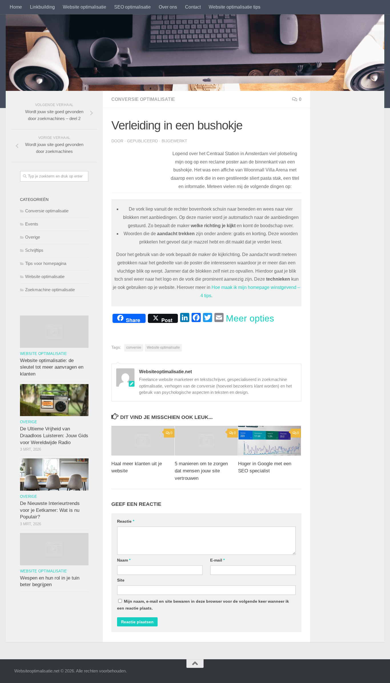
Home (16, 7)
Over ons (168, 7)
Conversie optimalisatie (143, 99)
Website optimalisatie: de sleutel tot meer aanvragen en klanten (51, 367)
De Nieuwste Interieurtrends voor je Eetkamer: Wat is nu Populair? (50, 510)
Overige (32, 237)
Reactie (125, 521)
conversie (133, 348)
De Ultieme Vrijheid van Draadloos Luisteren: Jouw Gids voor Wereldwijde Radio (54, 435)
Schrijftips (34, 250)
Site (120, 580)
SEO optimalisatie (132, 7)
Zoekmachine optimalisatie (50, 289)
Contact (193, 7)
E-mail (217, 560)
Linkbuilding (42, 7)
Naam (123, 560)
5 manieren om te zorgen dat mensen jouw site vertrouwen (201, 471)
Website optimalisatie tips (234, 7)
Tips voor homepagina (45, 263)
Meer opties (250, 318)
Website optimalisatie (84, 7)
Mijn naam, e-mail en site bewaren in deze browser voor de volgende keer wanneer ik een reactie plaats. (203, 604)
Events (31, 223)
